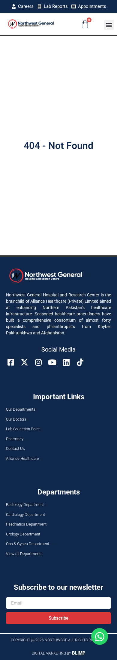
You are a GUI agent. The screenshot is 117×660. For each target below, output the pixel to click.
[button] (109, 25)
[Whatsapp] (99, 636)
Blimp (79, 653)
